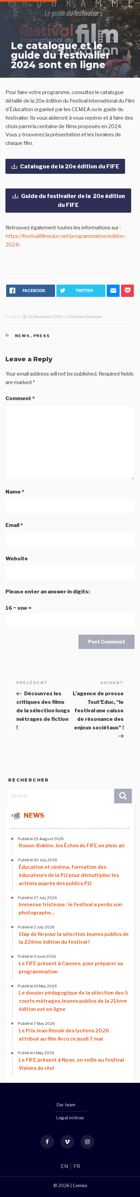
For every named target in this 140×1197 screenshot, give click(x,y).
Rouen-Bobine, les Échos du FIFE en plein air (72, 846)
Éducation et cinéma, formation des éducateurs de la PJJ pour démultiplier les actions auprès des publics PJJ (69, 875)
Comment (20, 398)
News (22, 335)
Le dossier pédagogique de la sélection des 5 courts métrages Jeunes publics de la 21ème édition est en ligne (73, 1001)
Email (14, 525)
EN (65, 1166)
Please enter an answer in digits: (47, 592)
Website (16, 559)
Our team (65, 1104)
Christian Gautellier (85, 316)
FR (76, 1166)
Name (14, 492)
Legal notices (70, 1117)
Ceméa (80, 1185)
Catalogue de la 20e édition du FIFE (69, 166)
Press (41, 335)
